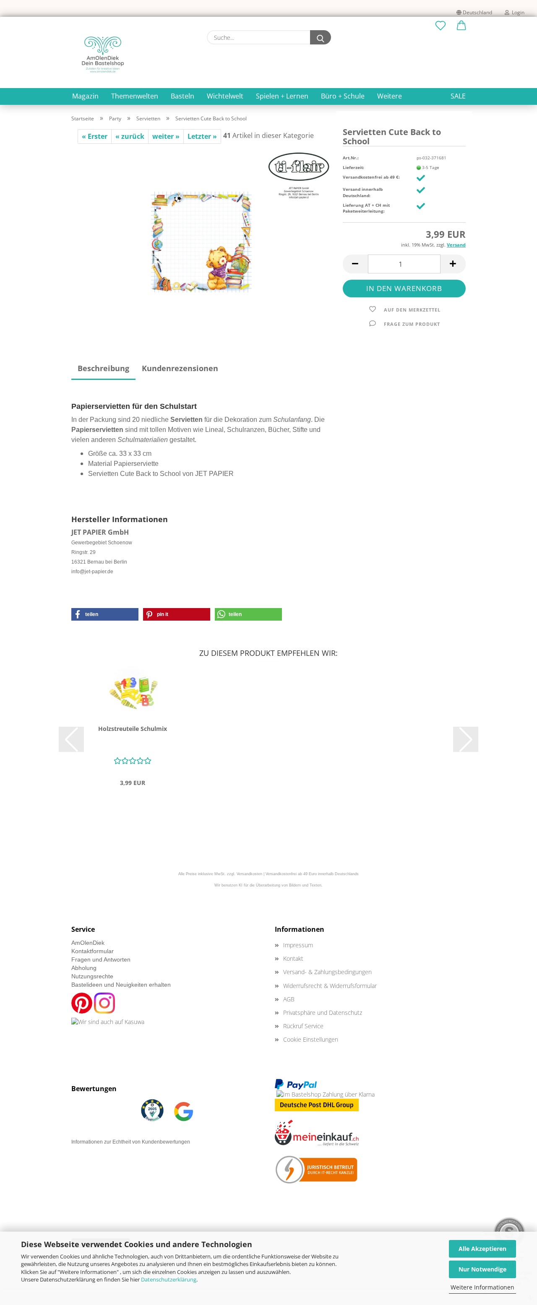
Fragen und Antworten (100, 959)
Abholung (83, 967)
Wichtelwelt (225, 96)
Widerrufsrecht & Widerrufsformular (330, 986)
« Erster (94, 136)
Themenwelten (134, 96)
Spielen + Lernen (282, 96)
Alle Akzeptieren (482, 1249)
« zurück (129, 136)
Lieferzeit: (353, 167)
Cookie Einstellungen (310, 1039)
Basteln (182, 96)
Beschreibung (103, 368)
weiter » (166, 136)
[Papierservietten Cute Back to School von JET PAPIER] (201, 237)
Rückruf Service (303, 1026)
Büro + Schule (343, 96)
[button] (461, 26)
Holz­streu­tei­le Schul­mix (132, 729)
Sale (458, 96)
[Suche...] (320, 37)
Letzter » (202, 136)
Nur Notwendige (482, 1269)
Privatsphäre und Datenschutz (322, 1012)
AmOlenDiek (87, 942)
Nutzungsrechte (92, 976)
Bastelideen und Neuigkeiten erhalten (121, 984)
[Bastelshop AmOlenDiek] (102, 54)
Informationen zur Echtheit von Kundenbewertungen (130, 1142)
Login (516, 12)
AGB (289, 999)
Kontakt (293, 958)
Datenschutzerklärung (168, 1279)
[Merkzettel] (440, 26)
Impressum (298, 945)
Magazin (85, 96)
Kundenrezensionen (180, 368)
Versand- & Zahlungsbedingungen (327, 972)
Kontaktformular (92, 951)
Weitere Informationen (482, 1287)
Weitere (389, 96)
